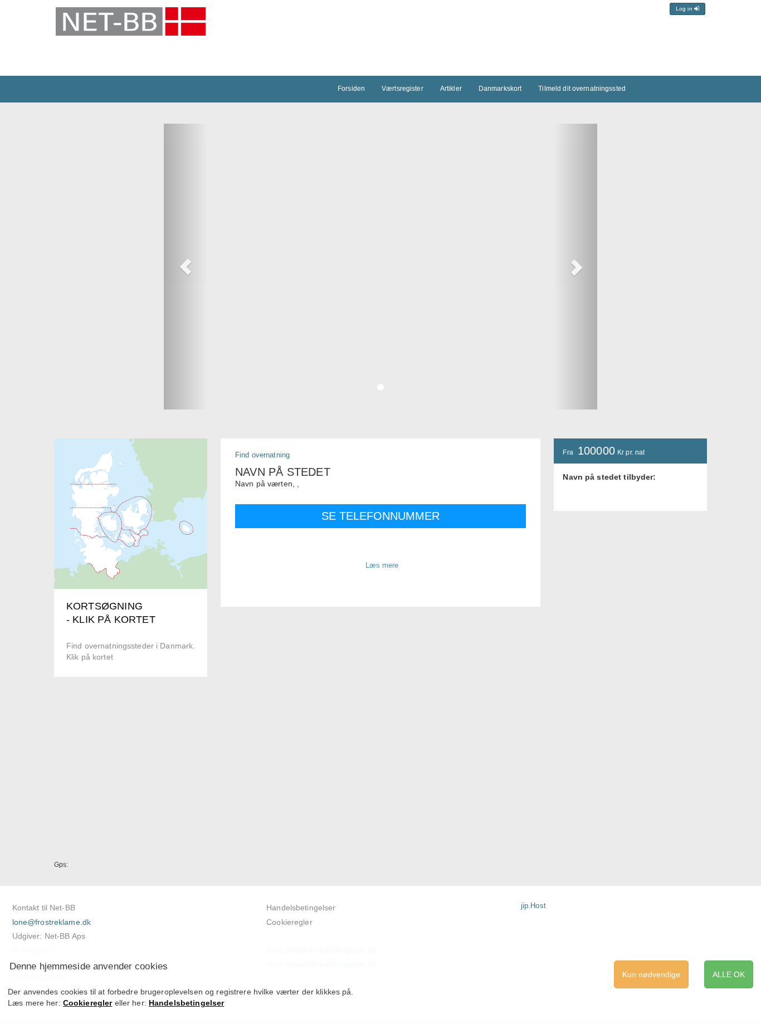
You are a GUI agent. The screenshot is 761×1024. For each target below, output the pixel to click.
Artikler (451, 88)
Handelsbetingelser (300, 907)
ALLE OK (729, 974)
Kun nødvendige (651, 974)
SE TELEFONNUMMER (380, 516)
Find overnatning (262, 455)
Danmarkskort (500, 88)
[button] (185, 266)
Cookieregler (289, 922)
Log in (685, 9)
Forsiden (351, 88)
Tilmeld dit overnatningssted (582, 88)
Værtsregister (402, 88)
